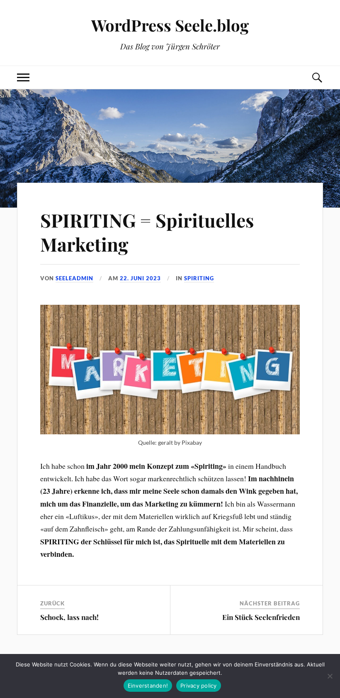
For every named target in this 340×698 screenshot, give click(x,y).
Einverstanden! (148, 685)
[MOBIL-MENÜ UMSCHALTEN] (23, 77)
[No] (329, 676)
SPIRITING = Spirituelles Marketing (147, 232)
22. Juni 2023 (140, 278)
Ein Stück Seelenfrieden (261, 617)
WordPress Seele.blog (170, 25)
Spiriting (199, 278)
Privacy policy (198, 685)
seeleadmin (74, 278)
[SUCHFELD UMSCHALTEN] (317, 77)
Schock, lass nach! (69, 617)
